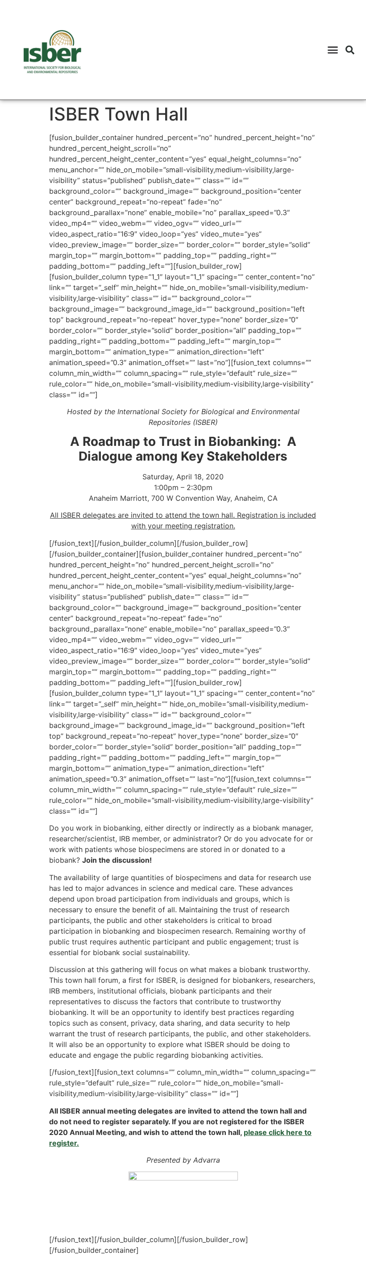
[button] (332, 50)
